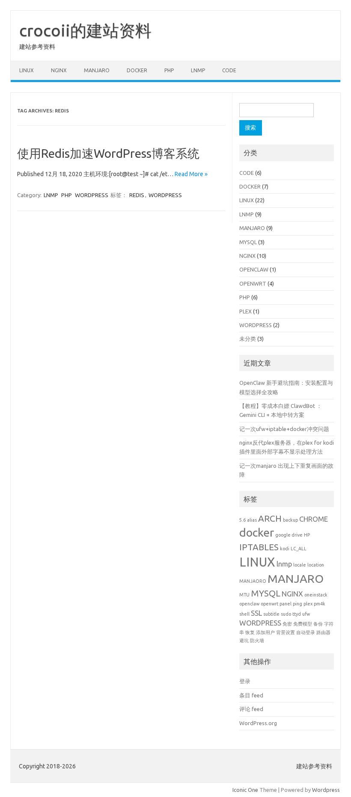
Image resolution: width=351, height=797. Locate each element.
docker (256, 532)
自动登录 (305, 632)
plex (307, 603)
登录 (244, 681)
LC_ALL (298, 548)
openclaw (249, 603)
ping (297, 603)
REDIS (136, 195)
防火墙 (257, 640)
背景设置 (285, 632)
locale (299, 564)
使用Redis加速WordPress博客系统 (108, 153)
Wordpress (326, 790)
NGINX (59, 70)
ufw (306, 614)
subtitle (271, 614)
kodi (284, 548)
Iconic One (245, 790)
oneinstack (315, 594)
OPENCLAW (253, 269)
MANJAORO (252, 581)
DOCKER (137, 70)
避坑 (244, 640)
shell (244, 614)
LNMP (198, 70)
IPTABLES (259, 547)
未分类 (247, 339)
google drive (289, 534)
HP (307, 534)
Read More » (191, 174)
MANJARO (97, 70)
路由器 (323, 632)
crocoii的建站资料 (85, 30)
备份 (318, 623)
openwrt (269, 603)
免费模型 (302, 623)
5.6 (242, 519)
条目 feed (251, 695)
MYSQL (248, 242)
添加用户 (265, 632)
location (315, 564)
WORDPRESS (91, 195)
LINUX (26, 70)
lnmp (284, 564)
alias (252, 519)
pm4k (319, 603)
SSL (256, 613)
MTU (244, 594)
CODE (229, 70)
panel (286, 603)
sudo (286, 614)
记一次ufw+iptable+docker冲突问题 (284, 429)
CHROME (313, 519)
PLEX (245, 311)
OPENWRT (252, 283)
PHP (169, 70)
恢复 (250, 632)
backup (290, 519)
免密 (287, 623)
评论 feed (251, 709)
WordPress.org (258, 723)
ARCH (270, 518)
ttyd (296, 614)
